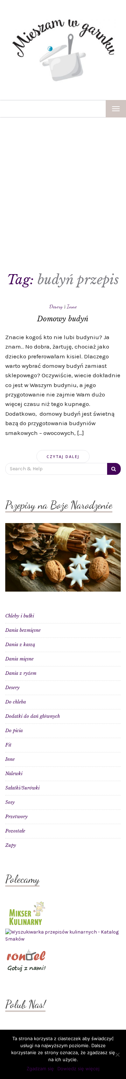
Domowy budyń (63, 319)
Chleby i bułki (19, 616)
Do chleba (15, 702)
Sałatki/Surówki (22, 788)
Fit (8, 745)
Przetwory (16, 817)
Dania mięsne (19, 659)
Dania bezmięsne (23, 630)
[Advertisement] (63, 184)
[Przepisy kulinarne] (26, 913)
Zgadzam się (40, 1068)
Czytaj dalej (63, 456)
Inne (72, 306)
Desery (56, 306)
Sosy (10, 802)
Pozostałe (15, 831)
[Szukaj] (114, 469)
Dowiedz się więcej (78, 1068)
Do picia (14, 731)
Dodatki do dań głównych (32, 716)
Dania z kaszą (20, 645)
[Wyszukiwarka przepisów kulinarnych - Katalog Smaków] (63, 935)
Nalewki (13, 774)
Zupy (10, 845)
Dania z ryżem (20, 673)
